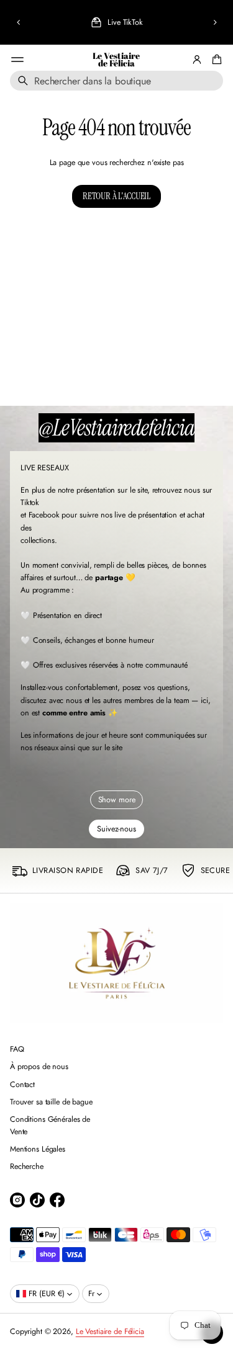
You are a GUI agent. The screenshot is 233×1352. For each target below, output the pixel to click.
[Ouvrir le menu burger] (17, 59)
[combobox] (116, 81)
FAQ (17, 1049)
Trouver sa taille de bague (51, 1102)
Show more (116, 799)
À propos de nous (39, 1066)
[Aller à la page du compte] (197, 59)
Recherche (26, 1166)
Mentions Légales (37, 1149)
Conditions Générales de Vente (50, 1125)
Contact (22, 1084)
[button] (18, 22)
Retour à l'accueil (116, 196)
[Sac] (215, 59)
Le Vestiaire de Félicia (116, 60)
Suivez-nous (116, 829)
